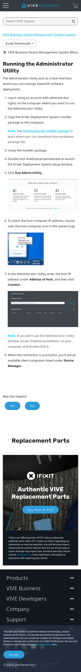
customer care (24, 554)
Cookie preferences (19, 665)
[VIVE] (40, 5)
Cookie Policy (44, 644)
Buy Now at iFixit (40, 510)
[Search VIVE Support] (72, 21)
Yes (12, 406)
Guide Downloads (18, 43)
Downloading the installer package (46, 131)
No (32, 406)
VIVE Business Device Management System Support (39, 34)
